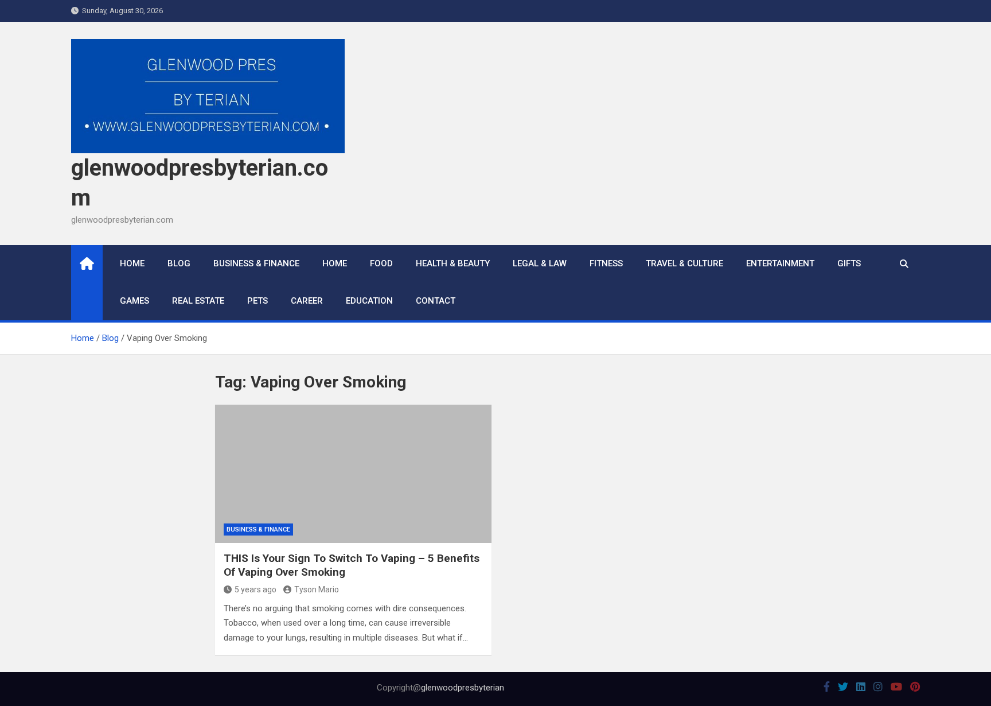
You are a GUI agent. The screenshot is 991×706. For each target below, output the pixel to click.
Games (134, 301)
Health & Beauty (453, 263)
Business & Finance (256, 263)
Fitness (606, 263)
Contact (435, 301)
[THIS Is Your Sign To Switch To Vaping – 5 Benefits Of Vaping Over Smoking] (353, 474)
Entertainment (780, 263)
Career (307, 301)
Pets (257, 301)
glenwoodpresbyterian (462, 687)
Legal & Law (540, 263)
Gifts (849, 263)
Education (369, 301)
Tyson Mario (316, 589)
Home (132, 263)
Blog (178, 263)
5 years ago (255, 589)
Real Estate (198, 301)
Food (381, 263)
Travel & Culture (684, 263)
